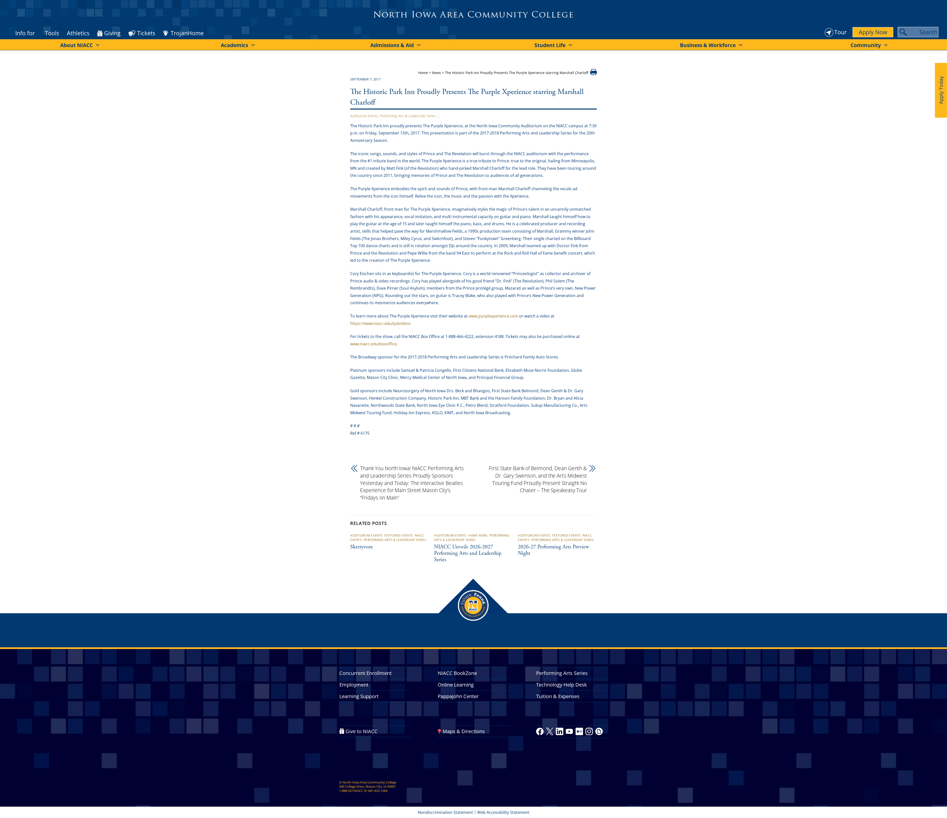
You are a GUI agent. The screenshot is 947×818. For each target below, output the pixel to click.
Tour (840, 32)
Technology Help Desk (561, 684)
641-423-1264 (377, 790)
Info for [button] (25, 33)
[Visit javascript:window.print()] (593, 73)
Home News (478, 535)
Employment (353, 684)
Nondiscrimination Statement (445, 812)
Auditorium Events (364, 115)
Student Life (549, 45)
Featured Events (398, 535)
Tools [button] (52, 33)
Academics (234, 45)
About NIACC (76, 45)
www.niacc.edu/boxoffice (373, 344)
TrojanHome (187, 33)
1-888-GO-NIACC (351, 790)
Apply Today (941, 90)
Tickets (146, 33)
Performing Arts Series (562, 673)
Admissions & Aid (392, 45)
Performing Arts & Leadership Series (408, 115)
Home (423, 72)
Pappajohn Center (458, 696)
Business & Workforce (708, 45)
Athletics (78, 33)
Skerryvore (361, 547)
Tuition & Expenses (558, 696)
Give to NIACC (362, 731)
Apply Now (873, 32)
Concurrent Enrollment (365, 673)
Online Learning (456, 684)
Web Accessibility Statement (503, 812)
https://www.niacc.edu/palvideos (380, 323)
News (436, 72)
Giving (112, 33)
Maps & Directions (464, 731)
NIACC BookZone (457, 673)
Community (866, 45)
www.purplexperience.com (493, 316)
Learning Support (359, 696)
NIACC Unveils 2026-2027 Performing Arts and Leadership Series (467, 553)
